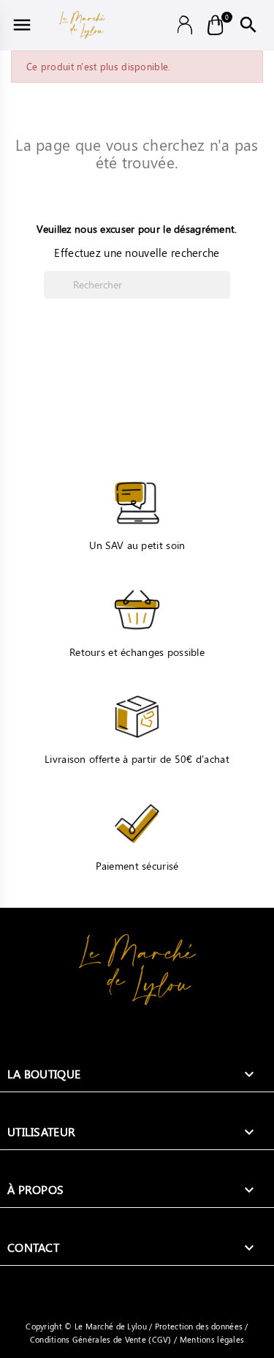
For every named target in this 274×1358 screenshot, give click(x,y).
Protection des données (200, 1326)
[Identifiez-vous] (185, 23)
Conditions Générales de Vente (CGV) (102, 1339)
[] (224, 294)
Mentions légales (210, 1339)
